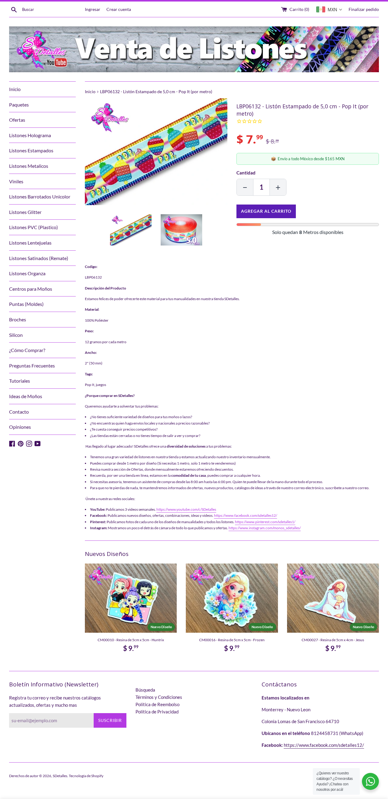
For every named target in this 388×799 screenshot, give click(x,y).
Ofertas (17, 120)
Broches (17, 319)
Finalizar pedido (364, 9)
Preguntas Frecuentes (32, 365)
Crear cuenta (118, 9)
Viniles (16, 181)
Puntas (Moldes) (26, 304)
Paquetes (19, 104)
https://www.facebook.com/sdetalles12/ (245, 515)
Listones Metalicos (28, 166)
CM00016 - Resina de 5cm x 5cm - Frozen (232, 640)
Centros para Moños (30, 289)
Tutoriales (19, 381)
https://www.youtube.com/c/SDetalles (186, 509)
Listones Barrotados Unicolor (39, 196)
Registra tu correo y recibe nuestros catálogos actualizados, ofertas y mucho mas (55, 701)
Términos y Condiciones (158, 697)
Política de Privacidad (157, 711)
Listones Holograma (30, 135)
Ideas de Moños (25, 396)
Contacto (19, 412)
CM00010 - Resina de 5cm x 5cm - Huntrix (131, 640)
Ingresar (92, 9)
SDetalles (60, 776)
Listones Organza (27, 273)
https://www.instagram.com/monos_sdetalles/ (265, 528)
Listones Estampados (31, 150)
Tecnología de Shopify (86, 776)
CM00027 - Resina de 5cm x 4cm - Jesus (333, 640)
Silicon (16, 335)
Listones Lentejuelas (30, 242)
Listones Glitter (25, 212)
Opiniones (20, 427)
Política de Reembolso (157, 704)
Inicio (15, 89)
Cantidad (246, 172)
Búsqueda (145, 689)
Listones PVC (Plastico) (33, 227)
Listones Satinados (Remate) (38, 258)
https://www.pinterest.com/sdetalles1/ (265, 522)
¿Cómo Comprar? (27, 350)
